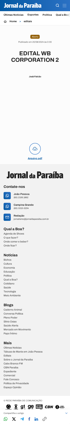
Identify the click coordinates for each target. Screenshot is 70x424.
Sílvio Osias (10, 321)
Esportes (33, 15)
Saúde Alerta (11, 325)
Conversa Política (13, 314)
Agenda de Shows (14, 234)
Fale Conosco (11, 379)
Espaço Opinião (12, 387)
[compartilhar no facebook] (29, 419)
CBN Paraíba (11, 367)
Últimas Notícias (14, 15)
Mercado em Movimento (17, 329)
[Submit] (57, 6)
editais (28, 21)
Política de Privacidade (16, 383)
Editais (7, 355)
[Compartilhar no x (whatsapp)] (14, 419)
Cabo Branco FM (13, 363)
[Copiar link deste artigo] (44, 419)
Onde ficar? (10, 245)
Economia (9, 268)
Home (13, 21)
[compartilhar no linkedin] (36, 419)
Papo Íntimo (10, 333)
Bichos (7, 260)
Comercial (9, 375)
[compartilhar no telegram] (22, 419)
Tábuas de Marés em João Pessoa (23, 352)
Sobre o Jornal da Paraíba (18, 359)
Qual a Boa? (11, 279)
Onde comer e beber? (16, 241)
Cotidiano (9, 283)
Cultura (8, 264)
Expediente (10, 371)
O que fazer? (11, 237)
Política (47, 15)
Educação (9, 272)
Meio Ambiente (12, 295)
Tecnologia (10, 291)
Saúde (7, 287)
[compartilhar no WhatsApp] (6, 419)
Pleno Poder (10, 317)
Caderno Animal (13, 310)
